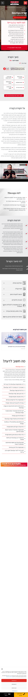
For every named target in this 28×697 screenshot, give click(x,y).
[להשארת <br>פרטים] (9, 694)
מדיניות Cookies (14, 690)
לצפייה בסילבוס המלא (20, 17)
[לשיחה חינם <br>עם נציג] (24, 694)
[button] (2, 669)
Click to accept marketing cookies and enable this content (14, 171)
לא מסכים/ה (14, 684)
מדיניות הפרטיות (9, 676)
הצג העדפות (14, 688)
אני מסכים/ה (14, 680)
